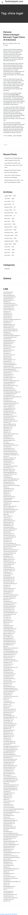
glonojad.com (6, 586)
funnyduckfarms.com (8, 865)
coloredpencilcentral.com (9, 413)
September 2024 (9, 241)
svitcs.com (6, 699)
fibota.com (6, 830)
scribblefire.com (7, 503)
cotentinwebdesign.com (9, 382)
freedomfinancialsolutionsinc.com (11, 756)
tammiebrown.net (7, 622)
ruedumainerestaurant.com (10, 583)
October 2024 (8, 238)
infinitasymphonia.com (9, 577)
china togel (18, 135)
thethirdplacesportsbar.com (10, 820)
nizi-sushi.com (7, 617)
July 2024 (7, 246)
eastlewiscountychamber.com (10, 549)
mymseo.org (6, 883)
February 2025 (8, 227)
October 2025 (8, 215)
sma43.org (6, 783)
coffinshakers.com (8, 601)
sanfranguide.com (7, 538)
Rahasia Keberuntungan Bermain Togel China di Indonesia (14, 36)
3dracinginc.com (7, 541)
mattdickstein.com (8, 731)
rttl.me (5, 889)
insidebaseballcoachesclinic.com (11, 852)
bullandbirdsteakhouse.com (10, 778)
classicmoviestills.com (9, 530)
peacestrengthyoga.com (9, 754)
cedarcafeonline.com (8, 306)
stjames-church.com (8, 590)
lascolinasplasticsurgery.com (10, 780)
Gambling (10, 135)
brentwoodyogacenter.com (10, 786)
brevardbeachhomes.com (9, 401)
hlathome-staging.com (9, 470)
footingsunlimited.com (9, 768)
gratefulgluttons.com (8, 524)
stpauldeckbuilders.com (9, 767)
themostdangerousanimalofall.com (12, 545)
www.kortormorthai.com (9, 760)
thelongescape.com (8, 625)
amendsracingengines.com (10, 759)
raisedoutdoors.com (8, 417)
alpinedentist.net (7, 358)
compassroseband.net (9, 702)
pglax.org (5, 646)
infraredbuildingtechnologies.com (11, 392)
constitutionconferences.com (10, 696)
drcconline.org (7, 680)
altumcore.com (7, 704)
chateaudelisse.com (8, 366)
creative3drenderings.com (10, 723)
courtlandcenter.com (8, 675)
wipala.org (6, 514)
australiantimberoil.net (9, 388)
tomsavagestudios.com (9, 483)
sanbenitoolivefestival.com (10, 528)
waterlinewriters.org (8, 719)
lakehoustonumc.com (8, 735)
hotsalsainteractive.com (9, 303)
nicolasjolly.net (7, 575)
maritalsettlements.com (9, 640)
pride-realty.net (7, 859)
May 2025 (7, 218)
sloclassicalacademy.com (9, 553)
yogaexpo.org (6, 504)
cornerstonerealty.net (8, 807)
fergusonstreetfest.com (9, 846)
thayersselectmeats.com (9, 710)
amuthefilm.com (7, 572)
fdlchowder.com (7, 775)
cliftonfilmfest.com (8, 414)
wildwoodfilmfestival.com (9, 369)
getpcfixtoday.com (8, 343)
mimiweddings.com (8, 892)
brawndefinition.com (8, 561)
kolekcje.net (6, 493)
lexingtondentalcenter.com (10, 474)
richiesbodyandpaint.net (9, 297)
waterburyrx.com (7, 683)
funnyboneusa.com (8, 657)
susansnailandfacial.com (9, 743)
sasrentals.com (7, 464)
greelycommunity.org (8, 582)
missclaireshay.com (8, 292)
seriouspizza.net (7, 701)
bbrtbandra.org (7, 345)
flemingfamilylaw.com (8, 873)
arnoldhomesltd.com (8, 411)
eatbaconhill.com (7, 318)
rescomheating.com (8, 891)
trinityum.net (6, 817)
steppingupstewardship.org (10, 789)
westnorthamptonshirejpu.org (11, 371)
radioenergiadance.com (9, 359)
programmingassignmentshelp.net (12, 319)
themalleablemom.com (9, 607)
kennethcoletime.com (8, 609)
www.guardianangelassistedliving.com (13, 834)
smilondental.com (7, 461)
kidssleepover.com (8, 321)
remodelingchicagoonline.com (11, 785)
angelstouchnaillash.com (9, 458)
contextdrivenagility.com (9, 598)
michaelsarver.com (8, 467)
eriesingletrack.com (8, 443)
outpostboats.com (7, 519)
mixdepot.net (6, 802)
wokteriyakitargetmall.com (10, 472)
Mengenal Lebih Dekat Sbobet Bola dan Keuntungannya (12, 171)
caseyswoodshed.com (9, 691)
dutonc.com (6, 624)
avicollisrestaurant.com (9, 678)
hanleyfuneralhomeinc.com (10, 451)
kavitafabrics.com (7, 662)
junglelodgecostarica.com (9, 628)
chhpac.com (6, 884)
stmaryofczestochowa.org (9, 603)
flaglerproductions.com (9, 559)
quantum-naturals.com (9, 843)
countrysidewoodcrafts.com (10, 329)
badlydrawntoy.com (8, 733)
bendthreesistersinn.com (9, 654)
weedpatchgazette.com (9, 440)
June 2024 (7, 249)
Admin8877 (5, 45)
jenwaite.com (6, 867)
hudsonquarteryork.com (9, 828)
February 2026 (8, 207)
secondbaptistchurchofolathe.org (11, 881)
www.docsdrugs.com (8, 772)
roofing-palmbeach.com (9, 408)
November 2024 (8, 235)
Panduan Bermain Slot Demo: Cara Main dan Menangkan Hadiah (13, 181)
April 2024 (7, 255)
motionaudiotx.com (8, 888)
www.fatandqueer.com (9, 762)
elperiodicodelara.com (9, 295)
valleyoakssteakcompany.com (10, 690)
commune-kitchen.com (9, 570)
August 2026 (7, 195)
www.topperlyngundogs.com (10, 749)
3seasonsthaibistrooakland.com (11, 501)
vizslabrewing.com (8, 435)
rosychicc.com (7, 517)
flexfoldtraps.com (7, 757)
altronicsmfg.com (7, 316)
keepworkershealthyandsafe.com (11, 335)
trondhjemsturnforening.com (10, 836)
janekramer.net (7, 615)
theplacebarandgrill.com (9, 682)
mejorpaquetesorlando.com (10, 453)
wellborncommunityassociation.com (12, 367)
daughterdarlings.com (8, 300)
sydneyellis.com (7, 475)
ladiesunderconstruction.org (10, 385)
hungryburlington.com (9, 611)
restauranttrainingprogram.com (11, 479)
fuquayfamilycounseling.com (10, 878)
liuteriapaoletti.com (8, 649)
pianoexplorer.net (7, 814)
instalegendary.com (8, 334)
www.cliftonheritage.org (9, 781)
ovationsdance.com (8, 490)
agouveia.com (6, 880)
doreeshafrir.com (7, 593)
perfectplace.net (7, 499)
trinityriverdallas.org (8, 498)
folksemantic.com (7, 429)
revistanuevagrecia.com (9, 588)
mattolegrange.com (8, 627)
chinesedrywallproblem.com (10, 653)
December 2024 (8, 232)
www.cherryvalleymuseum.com (11, 380)
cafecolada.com (7, 532)
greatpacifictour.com (8, 670)
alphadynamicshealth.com (9, 860)
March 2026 (7, 204)
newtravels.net (7, 322)
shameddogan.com (8, 720)
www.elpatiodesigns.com (9, 826)
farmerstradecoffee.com (9, 725)
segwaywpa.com (7, 714)
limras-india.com (7, 293)
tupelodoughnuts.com (8, 448)
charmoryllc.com (7, 540)
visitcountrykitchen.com (9, 632)
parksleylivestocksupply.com (10, 509)
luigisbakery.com (7, 794)
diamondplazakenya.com (9, 838)
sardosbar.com (7, 430)
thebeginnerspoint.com (9, 535)
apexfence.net (7, 901)
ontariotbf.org (6, 332)
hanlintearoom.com (8, 863)
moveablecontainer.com (9, 377)
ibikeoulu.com (6, 599)
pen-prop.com (7, 744)
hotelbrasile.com (7, 372)
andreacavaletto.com (8, 508)
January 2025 (8, 229)
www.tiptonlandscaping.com (10, 788)
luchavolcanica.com (8, 664)
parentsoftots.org (7, 722)
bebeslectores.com (8, 387)
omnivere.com (7, 311)
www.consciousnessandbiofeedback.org (13, 809)
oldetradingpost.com (8, 384)
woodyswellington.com (9, 823)
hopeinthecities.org (8, 522)
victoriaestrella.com (8, 672)
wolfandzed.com (7, 797)
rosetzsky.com (7, 585)
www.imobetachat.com (9, 730)
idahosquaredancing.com (9, 425)
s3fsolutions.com (7, 400)
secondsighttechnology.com (10, 466)
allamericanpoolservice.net (10, 480)
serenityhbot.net (7, 739)
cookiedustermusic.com (9, 659)
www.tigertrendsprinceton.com (11, 746)
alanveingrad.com (7, 635)
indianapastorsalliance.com (10, 688)
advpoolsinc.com (7, 685)
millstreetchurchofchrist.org (10, 855)
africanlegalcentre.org (9, 578)
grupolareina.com (7, 379)
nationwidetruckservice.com (10, 667)
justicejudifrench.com (8, 604)
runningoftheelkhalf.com (9, 751)
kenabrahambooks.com (9, 569)
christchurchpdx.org (8, 567)
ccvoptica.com (7, 791)
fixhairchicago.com (8, 693)
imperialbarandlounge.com (10, 416)
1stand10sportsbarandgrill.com (11, 454)
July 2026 (7, 198)
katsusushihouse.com (8, 580)
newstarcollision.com (8, 462)
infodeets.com (7, 301)
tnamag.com (6, 707)
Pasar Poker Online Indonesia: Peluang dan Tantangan (12, 176)
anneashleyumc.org (8, 764)
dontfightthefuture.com (9, 409)
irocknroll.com (7, 422)
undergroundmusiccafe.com (10, 897)
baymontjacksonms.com (9, 643)
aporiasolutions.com (8, 712)
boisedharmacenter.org (9, 511)
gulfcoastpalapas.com (8, 715)
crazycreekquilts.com (8, 564)
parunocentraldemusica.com (10, 833)
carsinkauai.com (7, 854)
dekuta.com (6, 799)
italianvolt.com (7, 432)
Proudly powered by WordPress (8, 914)
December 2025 (8, 212)
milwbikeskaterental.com (9, 641)
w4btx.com (6, 456)
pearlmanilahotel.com (8, 350)
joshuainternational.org (9, 741)
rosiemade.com (7, 446)
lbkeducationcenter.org (9, 496)
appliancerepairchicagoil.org (10, 330)
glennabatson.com (8, 556)
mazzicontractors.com (9, 818)
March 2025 (7, 224)
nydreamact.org (7, 338)
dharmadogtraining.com (9, 886)
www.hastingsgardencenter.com (11, 812)
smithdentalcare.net (8, 896)
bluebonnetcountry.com (9, 347)
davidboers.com (7, 728)
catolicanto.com (7, 495)
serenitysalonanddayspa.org (10, 305)
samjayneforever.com (8, 847)
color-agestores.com (8, 512)
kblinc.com (6, 442)
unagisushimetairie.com (9, 340)
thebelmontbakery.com (9, 326)
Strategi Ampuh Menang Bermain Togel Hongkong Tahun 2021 (13, 159)
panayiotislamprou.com (9, 363)
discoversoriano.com (8, 533)
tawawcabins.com (7, 427)
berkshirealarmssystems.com (10, 433)
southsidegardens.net (8, 815)
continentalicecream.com (9, 562)
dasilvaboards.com (8, 554)
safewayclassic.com (8, 327)
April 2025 (7, 221)
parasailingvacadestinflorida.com (11, 857)
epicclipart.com (7, 348)
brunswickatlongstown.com (10, 612)
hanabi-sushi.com (7, 796)
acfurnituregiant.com (8, 308)
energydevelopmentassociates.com (12, 396)
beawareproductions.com (9, 596)
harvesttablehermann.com (10, 393)
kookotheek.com (7, 361)
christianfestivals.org (8, 630)
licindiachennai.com (8, 298)
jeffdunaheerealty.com (9, 752)
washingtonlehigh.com (9, 793)
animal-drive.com (7, 706)
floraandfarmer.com (8, 398)
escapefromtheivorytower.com (11, 403)
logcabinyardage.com (8, 727)
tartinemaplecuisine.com (9, 614)
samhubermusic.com (8, 899)
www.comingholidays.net (9, 537)
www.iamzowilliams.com (9, 810)
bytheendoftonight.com (9, 520)
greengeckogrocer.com (9, 469)
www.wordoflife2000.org (9, 424)
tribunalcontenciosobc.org (10, 551)
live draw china (15, 94)
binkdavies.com (7, 566)
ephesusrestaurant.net (9, 822)
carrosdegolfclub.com (8, 395)
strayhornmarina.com (8, 557)
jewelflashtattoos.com (8, 342)
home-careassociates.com (10, 506)
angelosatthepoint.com (9, 686)
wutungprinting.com (8, 638)
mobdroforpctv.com (8, 525)
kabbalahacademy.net (8, 459)
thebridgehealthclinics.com (10, 717)
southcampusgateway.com (10, 364)
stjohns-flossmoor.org (9, 656)
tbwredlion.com (7, 839)
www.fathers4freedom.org (10, 748)
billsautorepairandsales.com (10, 841)
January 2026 (8, 210)
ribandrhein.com (7, 491)
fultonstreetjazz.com (8, 374)
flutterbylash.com (7, 862)
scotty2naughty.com (8, 591)
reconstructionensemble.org (10, 661)
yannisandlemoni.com (8, 438)
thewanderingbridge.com (9, 606)
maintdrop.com (7, 351)
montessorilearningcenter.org (10, 844)
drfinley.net (6, 872)
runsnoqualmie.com (8, 770)
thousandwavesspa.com (9, 673)
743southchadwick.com (9, 404)
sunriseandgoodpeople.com (10, 651)
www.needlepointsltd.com (10, 776)
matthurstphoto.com (8, 849)
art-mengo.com (7, 619)
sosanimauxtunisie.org (9, 355)
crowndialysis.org (7, 477)
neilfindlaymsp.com (8, 677)
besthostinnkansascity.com (10, 894)
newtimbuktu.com (7, 314)
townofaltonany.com (8, 644)
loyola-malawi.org (7, 516)
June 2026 (7, 201)
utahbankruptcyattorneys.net (10, 421)
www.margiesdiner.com (9, 773)
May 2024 (7, 252)
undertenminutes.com (9, 309)
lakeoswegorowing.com (9, 876)
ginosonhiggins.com (8, 636)
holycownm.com (7, 665)
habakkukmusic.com (8, 736)
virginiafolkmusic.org (8, 488)
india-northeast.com (8, 406)
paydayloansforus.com (9, 324)
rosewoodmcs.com (8, 804)
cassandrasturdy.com (8, 527)
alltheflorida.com (7, 851)
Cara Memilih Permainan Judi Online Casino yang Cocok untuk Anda (13, 165)
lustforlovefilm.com (8, 574)
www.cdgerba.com (8, 831)
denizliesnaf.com (7, 694)
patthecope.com (7, 698)
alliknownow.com (7, 548)
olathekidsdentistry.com (9, 450)
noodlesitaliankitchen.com (10, 337)
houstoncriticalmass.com (9, 543)
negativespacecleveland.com (10, 648)
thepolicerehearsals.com (9, 546)
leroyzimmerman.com (8, 870)
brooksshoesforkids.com (9, 709)
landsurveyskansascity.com (10, 765)
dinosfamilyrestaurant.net (9, 390)
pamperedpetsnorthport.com (10, 445)
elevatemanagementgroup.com (11, 868)
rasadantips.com (7, 313)
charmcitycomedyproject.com (10, 595)
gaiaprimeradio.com (8, 620)
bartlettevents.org (7, 376)
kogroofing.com (7, 356)
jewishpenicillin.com (8, 482)
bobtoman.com (7, 353)
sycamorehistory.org (8, 805)
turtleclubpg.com (7, 669)
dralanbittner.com (7, 437)
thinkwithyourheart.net (9, 419)
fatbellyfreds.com (7, 825)
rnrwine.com (6, 875)
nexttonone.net (7, 738)
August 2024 (7, 244)
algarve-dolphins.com (8, 633)
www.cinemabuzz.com (9, 801)
